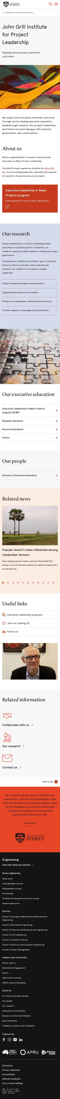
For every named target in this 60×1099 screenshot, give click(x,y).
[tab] (3, 583)
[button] (50, 4)
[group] (30, 540)
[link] (18, 12)
